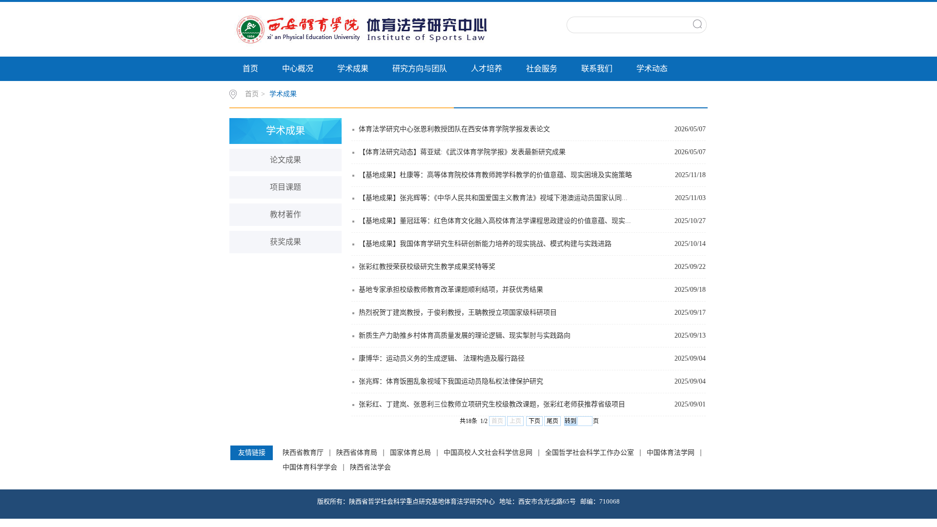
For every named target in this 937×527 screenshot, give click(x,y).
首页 (250, 68)
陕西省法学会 (370, 467)
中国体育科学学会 (310, 467)
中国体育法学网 (670, 452)
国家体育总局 (410, 452)
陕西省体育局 (356, 452)
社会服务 (541, 68)
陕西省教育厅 (303, 452)
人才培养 (486, 68)
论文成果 (285, 160)
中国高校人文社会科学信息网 (488, 452)
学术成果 (352, 68)
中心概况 (297, 68)
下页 (534, 421)
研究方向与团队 (419, 68)
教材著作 (285, 214)
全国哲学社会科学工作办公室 (589, 452)
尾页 (552, 421)
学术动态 (652, 68)
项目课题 (285, 187)
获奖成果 (285, 242)
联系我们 (596, 68)
